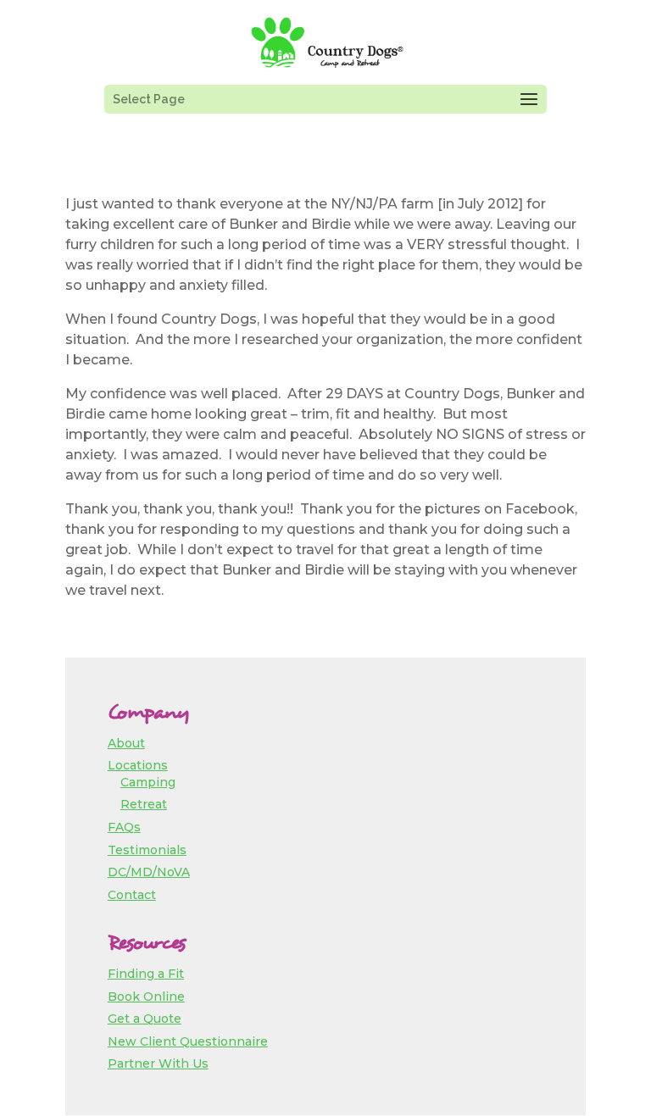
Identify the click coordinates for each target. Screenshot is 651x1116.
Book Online (146, 996)
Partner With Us (158, 1063)
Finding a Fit (146, 973)
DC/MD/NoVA (149, 872)
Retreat (143, 804)
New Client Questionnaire (188, 1041)
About (126, 743)
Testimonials (147, 850)
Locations (138, 765)
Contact (132, 894)
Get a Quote (144, 1018)
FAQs (124, 827)
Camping (147, 782)
